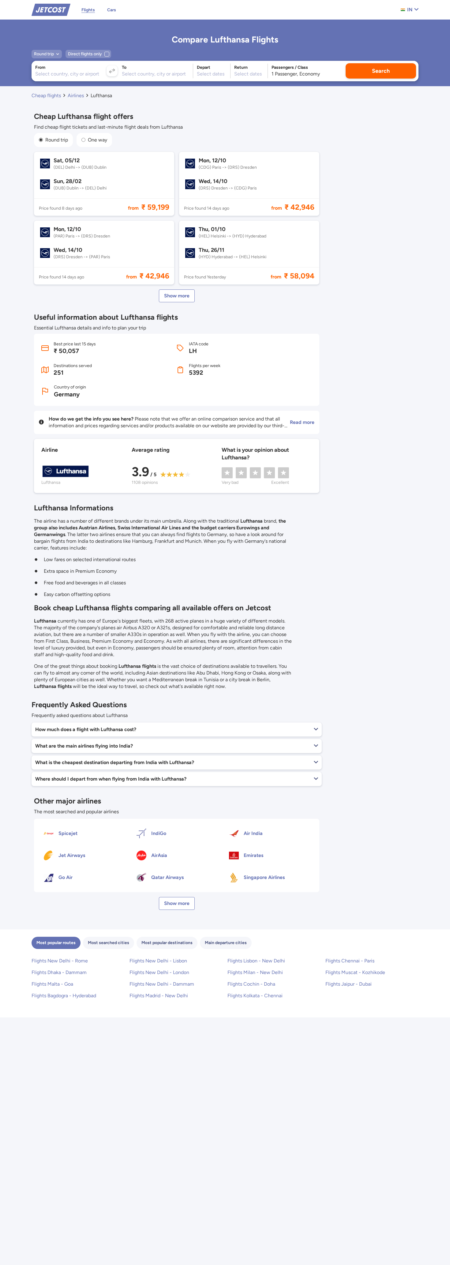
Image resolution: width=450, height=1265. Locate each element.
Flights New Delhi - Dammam (161, 984)
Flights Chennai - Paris (349, 961)
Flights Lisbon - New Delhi (256, 961)
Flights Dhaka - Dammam (59, 972)
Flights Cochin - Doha (251, 984)
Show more (176, 296)
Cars (111, 10)
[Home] (51, 9)
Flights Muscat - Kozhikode (355, 972)
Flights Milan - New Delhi (255, 972)
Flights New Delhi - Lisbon (158, 961)
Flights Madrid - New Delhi (158, 995)
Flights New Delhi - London (159, 972)
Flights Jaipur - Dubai (348, 984)
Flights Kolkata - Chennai (255, 995)
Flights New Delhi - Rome (60, 961)
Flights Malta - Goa (52, 984)
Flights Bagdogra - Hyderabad (64, 995)
